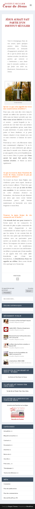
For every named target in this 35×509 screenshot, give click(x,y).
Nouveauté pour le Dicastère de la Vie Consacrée (19, 336)
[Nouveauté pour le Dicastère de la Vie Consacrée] (6, 337)
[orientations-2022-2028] (6, 362)
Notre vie (7, 454)
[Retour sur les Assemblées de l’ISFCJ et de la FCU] (6, 353)
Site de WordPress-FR (11, 498)
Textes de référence (26, 362)
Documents (18, 362)
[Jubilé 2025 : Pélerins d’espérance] (6, 329)
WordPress (29, 506)
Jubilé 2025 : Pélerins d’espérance (19, 328)
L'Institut (6, 449)
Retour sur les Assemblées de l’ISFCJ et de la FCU (18, 353)
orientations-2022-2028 (16, 361)
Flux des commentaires (11, 493)
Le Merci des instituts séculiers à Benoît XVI (19, 345)
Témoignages (8, 468)
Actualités (11, 322)
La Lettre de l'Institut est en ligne (17, 405)
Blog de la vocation (19, 322)
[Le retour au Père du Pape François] (6, 321)
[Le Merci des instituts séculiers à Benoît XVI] (6, 345)
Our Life (6, 459)
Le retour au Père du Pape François (20, 320)
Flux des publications (10, 488)
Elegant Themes (13, 506)
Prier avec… (7, 463)
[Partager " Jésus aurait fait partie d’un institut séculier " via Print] (17, 279)
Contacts (7, 440)
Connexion (7, 484)
